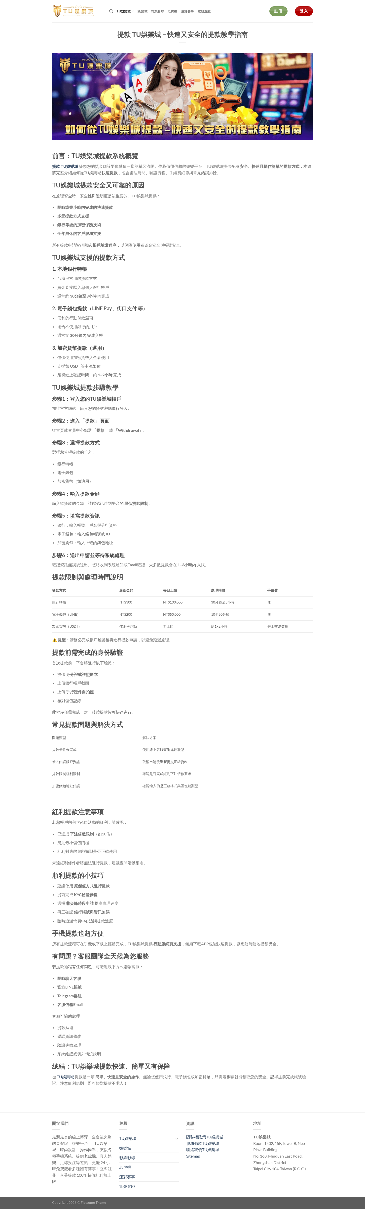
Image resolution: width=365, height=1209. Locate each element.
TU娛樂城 (123, 11)
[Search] (111, 11)
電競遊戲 (204, 11)
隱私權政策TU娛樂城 (204, 1136)
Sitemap (193, 1156)
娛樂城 (142, 11)
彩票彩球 (157, 11)
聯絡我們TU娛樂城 (202, 1149)
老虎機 (173, 11)
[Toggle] (177, 1138)
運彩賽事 (187, 11)
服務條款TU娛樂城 (202, 1143)
